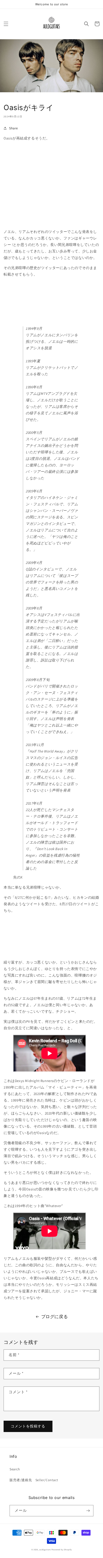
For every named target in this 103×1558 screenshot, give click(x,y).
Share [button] (13, 128)
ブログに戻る (54, 1316)
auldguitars (45, 1549)
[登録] (88, 1510)
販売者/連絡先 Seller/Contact (34, 1480)
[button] (6, 24)
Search (15, 1469)
